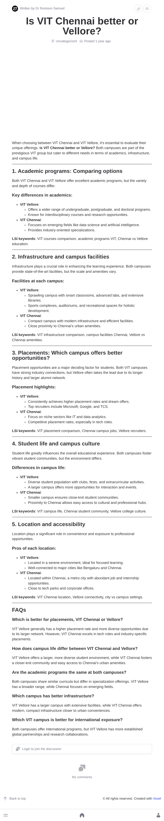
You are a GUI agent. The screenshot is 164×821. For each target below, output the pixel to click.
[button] (5, 815)
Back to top (17, 798)
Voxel (157, 798)
